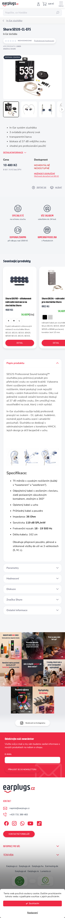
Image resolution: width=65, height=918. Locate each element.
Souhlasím (34, 903)
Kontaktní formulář (19, 834)
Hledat (57, 13)
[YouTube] (30, 823)
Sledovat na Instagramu (35, 723)
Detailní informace (13, 152)
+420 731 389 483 (18, 814)
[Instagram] (14, 823)
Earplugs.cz (11, 866)
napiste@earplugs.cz (19, 808)
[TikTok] (38, 823)
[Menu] (61, 4)
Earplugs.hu (38, 866)
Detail (20, 343)
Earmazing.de (51, 866)
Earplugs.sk (24, 866)
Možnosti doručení (46, 175)
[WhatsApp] (21, 823)
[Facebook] (6, 823)
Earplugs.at (20, 871)
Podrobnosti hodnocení (44, 40)
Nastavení (32, 912)
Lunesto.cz (45, 871)
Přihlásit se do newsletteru (22, 769)
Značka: (9, 49)
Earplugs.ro (33, 871)
